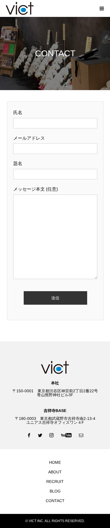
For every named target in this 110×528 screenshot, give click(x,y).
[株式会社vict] (49, 8)
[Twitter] (40, 435)
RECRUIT (55, 481)
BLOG (55, 491)
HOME (55, 462)
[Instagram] (51, 435)
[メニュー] (101, 8)
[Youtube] (66, 435)
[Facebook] (29, 435)
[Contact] (81, 435)
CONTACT (55, 500)
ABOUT (55, 472)
